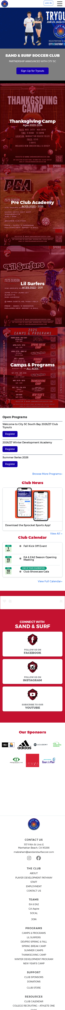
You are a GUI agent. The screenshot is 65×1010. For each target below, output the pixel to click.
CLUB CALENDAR (33, 1001)
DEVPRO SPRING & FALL (34, 941)
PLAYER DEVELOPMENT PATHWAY (33, 877)
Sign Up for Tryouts (32, 70)
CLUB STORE (34, 987)
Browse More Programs (46, 473)
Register (10, 433)
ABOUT (34, 873)
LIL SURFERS (34, 937)
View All (55, 533)
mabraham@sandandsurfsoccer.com (34, 852)
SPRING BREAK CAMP (34, 946)
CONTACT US (34, 890)
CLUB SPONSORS (33, 977)
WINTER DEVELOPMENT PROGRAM (34, 959)
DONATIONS (34, 981)
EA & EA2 (34, 904)
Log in (48, 3)
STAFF (33, 882)
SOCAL (34, 913)
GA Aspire (34, 908)
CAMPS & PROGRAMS (34, 933)
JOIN (33, 919)
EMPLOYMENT (34, 886)
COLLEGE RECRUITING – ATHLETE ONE (34, 1005)
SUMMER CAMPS (33, 950)
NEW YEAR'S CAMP (33, 963)
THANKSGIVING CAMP (34, 954)
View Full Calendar (49, 581)
